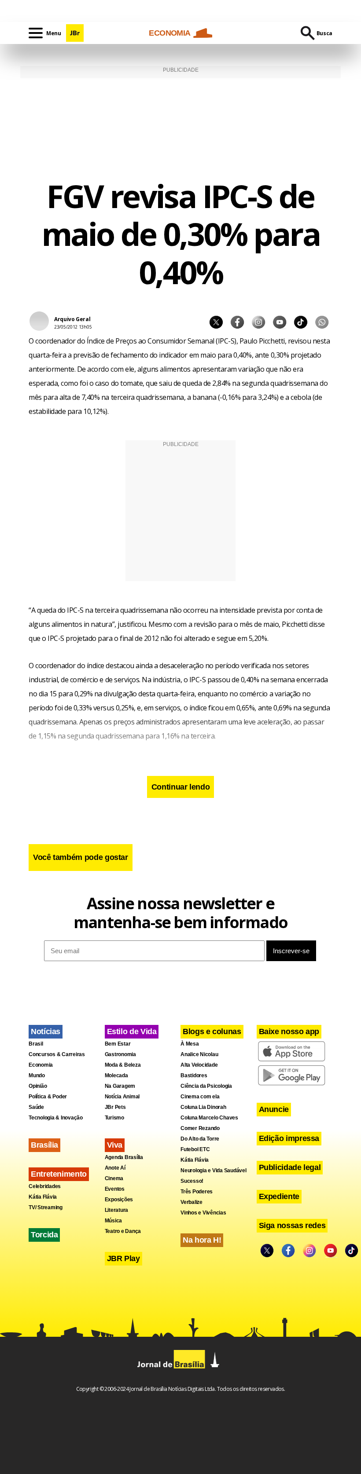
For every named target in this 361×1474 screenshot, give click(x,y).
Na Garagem (120, 1086)
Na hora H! (202, 1240)
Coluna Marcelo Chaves (209, 1118)
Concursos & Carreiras (57, 1054)
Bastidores (193, 1075)
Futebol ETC (195, 1149)
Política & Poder (48, 1097)
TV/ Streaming (46, 1207)
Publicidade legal (290, 1167)
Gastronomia (120, 1054)
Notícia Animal (122, 1097)
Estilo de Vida (132, 1031)
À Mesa (189, 1044)
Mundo (37, 1075)
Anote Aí (115, 1168)
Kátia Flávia (43, 1197)
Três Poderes (196, 1192)
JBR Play (123, 1258)
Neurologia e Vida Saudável (213, 1170)
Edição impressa (289, 1138)
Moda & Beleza (123, 1065)
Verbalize (191, 1202)
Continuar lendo (180, 787)
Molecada (116, 1075)
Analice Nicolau (199, 1054)
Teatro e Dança (123, 1231)
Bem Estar (118, 1044)
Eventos (115, 1189)
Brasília (44, 1145)
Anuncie (274, 1109)
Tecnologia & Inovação (56, 1118)
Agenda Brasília (124, 1157)
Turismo (114, 1118)
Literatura (117, 1210)
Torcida (44, 1234)
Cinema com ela (200, 1097)
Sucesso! (191, 1181)
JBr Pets (115, 1107)
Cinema (114, 1178)
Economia (41, 1065)
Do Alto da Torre (199, 1139)
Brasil (36, 1044)
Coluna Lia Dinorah (203, 1107)
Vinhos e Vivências (203, 1213)
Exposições (119, 1199)
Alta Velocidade (198, 1065)
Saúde (36, 1107)
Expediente (279, 1196)
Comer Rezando (200, 1128)
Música (113, 1221)
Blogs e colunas (212, 1031)
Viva (115, 1145)
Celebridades (45, 1186)
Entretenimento (59, 1174)
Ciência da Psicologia (206, 1086)
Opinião (38, 1086)
